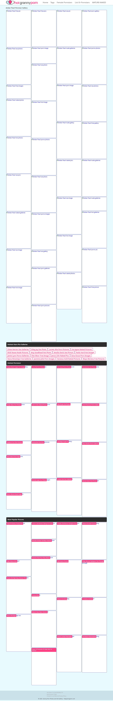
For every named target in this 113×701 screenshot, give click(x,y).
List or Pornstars (82, 2)
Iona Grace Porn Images (81, 356)
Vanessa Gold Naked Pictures (68, 359)
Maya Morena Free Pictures (94, 359)
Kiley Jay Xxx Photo (38, 349)
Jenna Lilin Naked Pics (60, 356)
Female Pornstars (64, 2)
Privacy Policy (62, 696)
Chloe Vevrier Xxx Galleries (18, 349)
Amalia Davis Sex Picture (63, 352)
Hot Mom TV (50, 692)
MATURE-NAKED (99, 2)
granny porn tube (52, 694)
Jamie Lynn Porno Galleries (18, 356)
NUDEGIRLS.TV (59, 692)
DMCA (55, 696)
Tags (52, 2)
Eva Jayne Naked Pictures (82, 349)
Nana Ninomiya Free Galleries (19, 359)
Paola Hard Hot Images (85, 352)
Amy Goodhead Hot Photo (41, 352)
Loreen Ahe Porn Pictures (59, 349)
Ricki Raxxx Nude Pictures (17, 352)
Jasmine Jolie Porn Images (44, 359)
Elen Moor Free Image (40, 356)
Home (45, 2)
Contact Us (50, 696)
